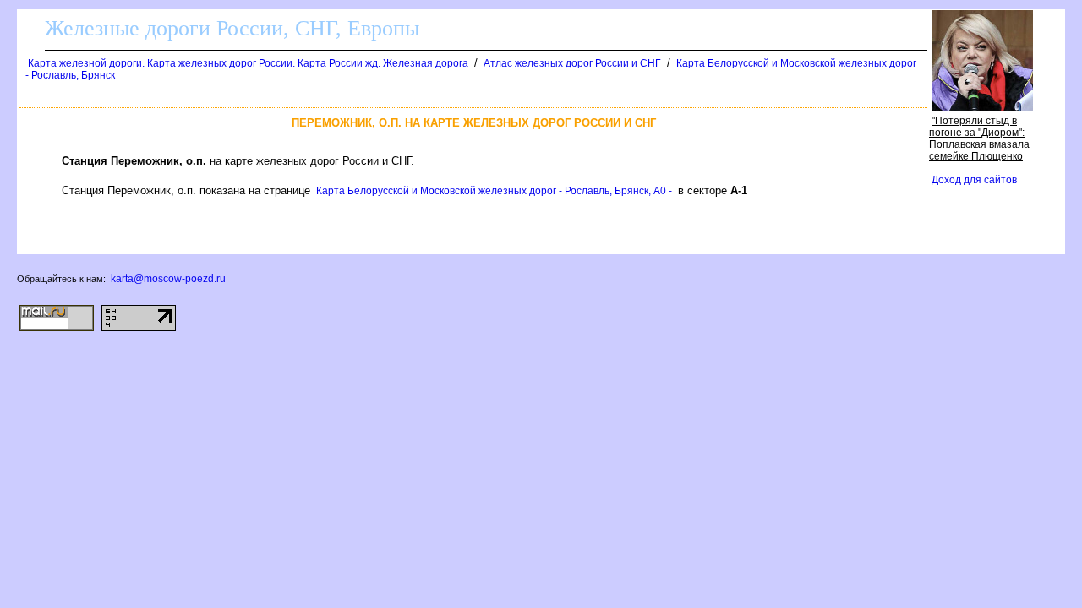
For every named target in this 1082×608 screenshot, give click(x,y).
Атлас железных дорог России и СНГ (572, 63)
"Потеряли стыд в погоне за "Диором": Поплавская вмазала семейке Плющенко (979, 138)
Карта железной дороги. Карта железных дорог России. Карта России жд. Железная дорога (248, 63)
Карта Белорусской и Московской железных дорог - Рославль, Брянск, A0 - (494, 191)
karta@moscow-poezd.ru (168, 279)
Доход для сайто (974, 180)
